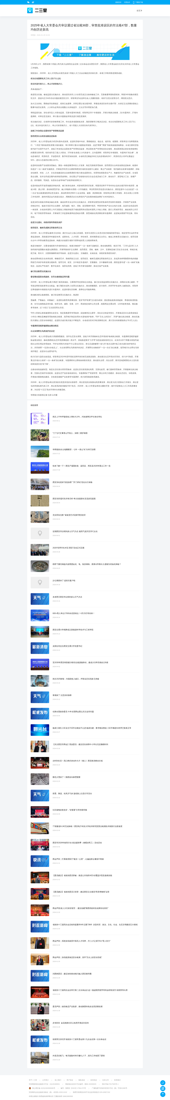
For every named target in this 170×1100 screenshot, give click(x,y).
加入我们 (58, 1080)
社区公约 (105, 1080)
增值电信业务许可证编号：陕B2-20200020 (80, 1084)
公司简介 (45, 1080)
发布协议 (93, 1080)
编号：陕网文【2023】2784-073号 (73, 1088)
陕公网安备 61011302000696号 (43, 1088)
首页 (138, 11)
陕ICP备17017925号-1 (110, 1084)
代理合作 (127, 2)
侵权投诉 (118, 2)
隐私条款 (82, 1080)
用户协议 (70, 1080)
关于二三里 (33, 1080)
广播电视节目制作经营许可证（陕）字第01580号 (109, 1088)
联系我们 (117, 1080)
